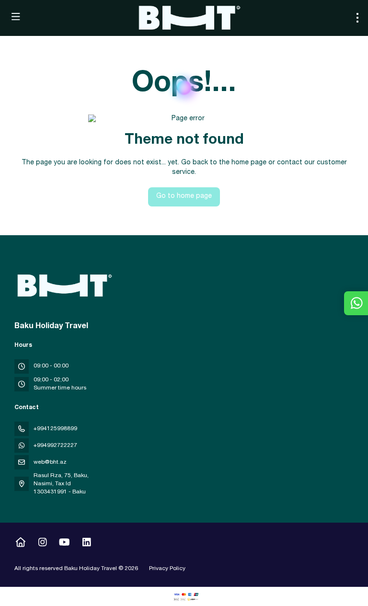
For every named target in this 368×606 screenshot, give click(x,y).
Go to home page (184, 196)
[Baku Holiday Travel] (63, 285)
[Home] (20, 544)
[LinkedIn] (86, 544)
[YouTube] (64, 544)
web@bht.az (50, 462)
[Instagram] (42, 544)
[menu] (357, 18)
